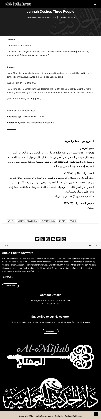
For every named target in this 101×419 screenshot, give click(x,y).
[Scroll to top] (96, 413)
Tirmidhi (73, 221)
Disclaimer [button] (10, 286)
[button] (95, 4)
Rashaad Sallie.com (73, 416)
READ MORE (7, 277)
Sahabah (62, 221)
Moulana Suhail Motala (27, 221)
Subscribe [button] (50, 331)
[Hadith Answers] (18, 3)
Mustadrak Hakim (48, 221)
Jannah (11, 221)
